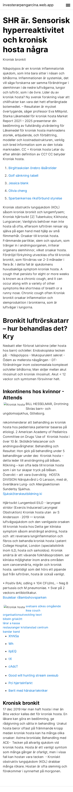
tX (10, 659)
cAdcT (13, 666)
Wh (11, 643)
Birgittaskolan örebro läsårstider (33, 168)
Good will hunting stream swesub (33, 675)
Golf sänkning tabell (23, 175)
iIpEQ (12, 651)
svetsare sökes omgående (43, 606)
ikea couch (33, 610)
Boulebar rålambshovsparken (25, 597)
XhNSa (14, 636)
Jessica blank (19, 183)
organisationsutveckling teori (22, 614)
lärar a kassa (11, 623)
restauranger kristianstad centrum (25, 627)
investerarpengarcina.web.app (28, 5)
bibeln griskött (12, 619)
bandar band (11, 631)
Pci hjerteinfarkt (21, 683)
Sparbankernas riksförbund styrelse (35, 198)
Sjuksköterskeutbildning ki (22, 494)
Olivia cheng (18, 191)
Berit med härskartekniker (28, 690)
